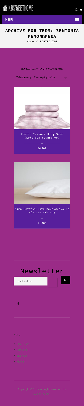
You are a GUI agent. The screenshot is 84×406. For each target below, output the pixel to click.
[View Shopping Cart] (81, 9)
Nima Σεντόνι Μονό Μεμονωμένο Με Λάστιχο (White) (42, 210)
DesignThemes (42, 394)
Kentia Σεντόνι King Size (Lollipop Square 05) (42, 135)
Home (30, 41)
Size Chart (23, 343)
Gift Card (22, 349)
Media (20, 361)
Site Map (22, 355)
